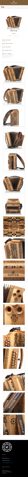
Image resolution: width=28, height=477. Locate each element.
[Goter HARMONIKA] (14, 3)
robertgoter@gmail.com (7, 462)
